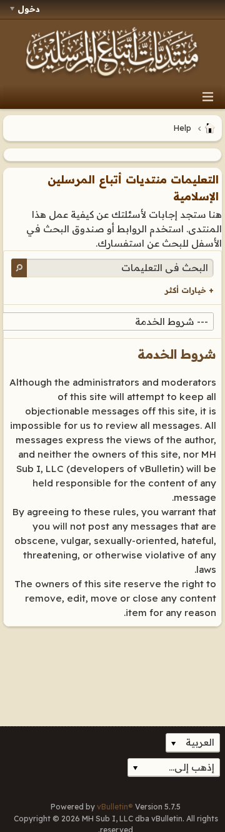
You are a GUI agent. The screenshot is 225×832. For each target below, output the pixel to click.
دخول (29, 9)
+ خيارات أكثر (189, 290)
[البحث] (19, 268)
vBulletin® (115, 806)
